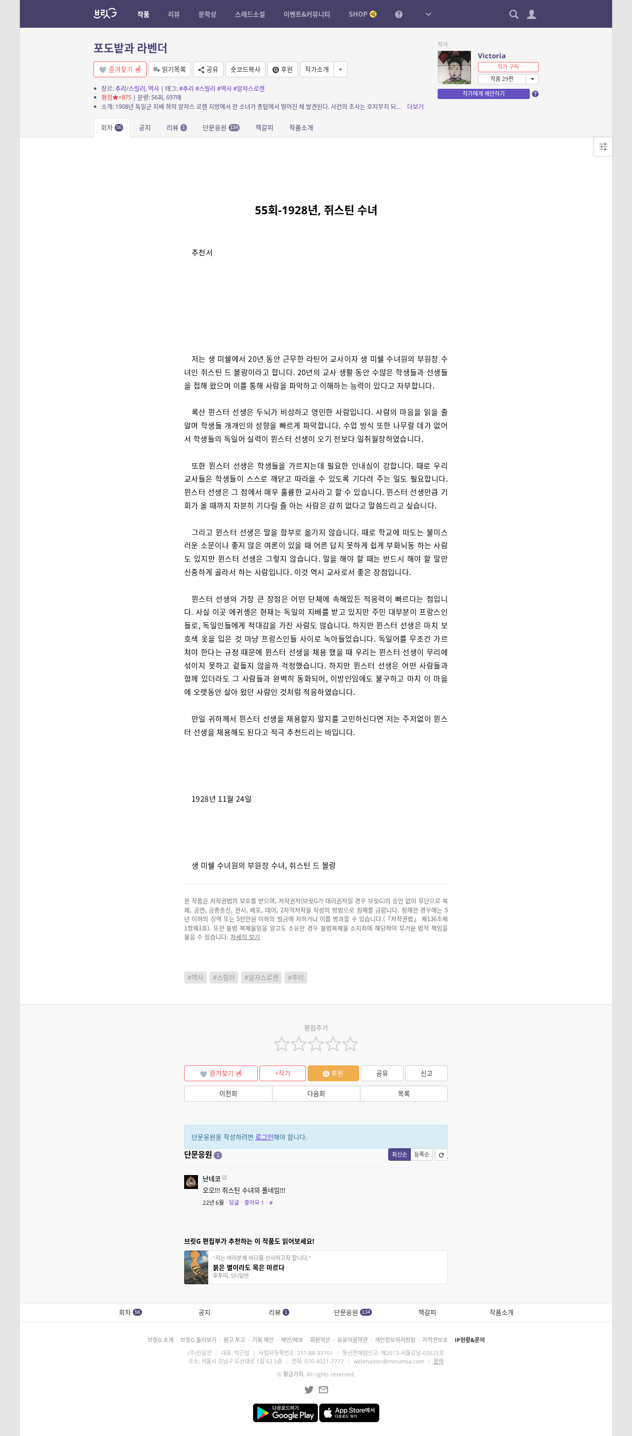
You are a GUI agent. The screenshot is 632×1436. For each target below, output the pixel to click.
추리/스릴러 (130, 88)
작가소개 (317, 69)
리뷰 (176, 127)
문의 (439, 1361)
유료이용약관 (352, 1340)
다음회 (316, 1093)
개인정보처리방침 (395, 1340)
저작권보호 (435, 1340)
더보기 (415, 106)
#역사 (224, 88)
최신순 (399, 1154)
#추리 (186, 88)
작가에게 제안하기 (484, 94)
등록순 (421, 1154)
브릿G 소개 (160, 1340)
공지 (145, 127)
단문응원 (220, 127)
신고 (427, 1073)
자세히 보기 (245, 936)
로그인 (264, 1137)
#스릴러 (205, 88)
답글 (234, 1203)
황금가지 (293, 1374)
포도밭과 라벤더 (130, 48)
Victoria (492, 55)
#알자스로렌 (249, 88)
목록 (404, 1093)
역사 (153, 88)
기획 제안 (263, 1340)
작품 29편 (502, 79)
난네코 (212, 1178)
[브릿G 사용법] (399, 14)
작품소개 (301, 127)
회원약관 (320, 1340)
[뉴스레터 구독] (323, 1389)
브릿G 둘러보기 (198, 1340)
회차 (111, 127)
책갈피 (264, 127)
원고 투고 (234, 1340)
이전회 (228, 1093)
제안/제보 (292, 1340)
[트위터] (309, 1389)
